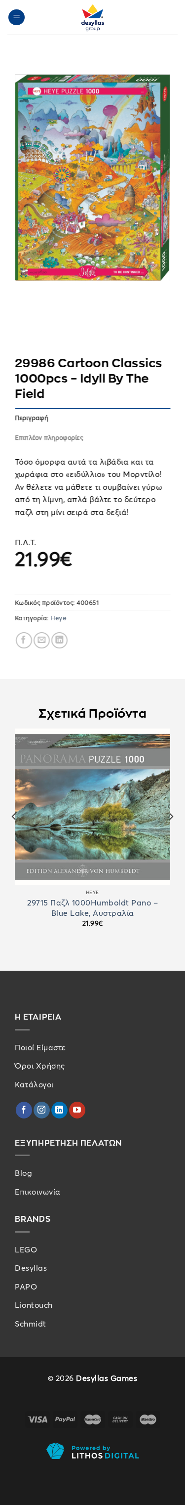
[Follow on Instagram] (42, 1110)
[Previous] (14, 837)
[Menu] (16, 17)
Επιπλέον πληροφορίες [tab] (49, 437)
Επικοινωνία (38, 1192)
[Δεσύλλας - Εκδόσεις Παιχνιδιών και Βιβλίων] (93, 17)
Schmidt (30, 1324)
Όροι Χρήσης (40, 1066)
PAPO (26, 1286)
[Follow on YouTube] (77, 1110)
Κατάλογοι (34, 1084)
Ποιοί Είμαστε (40, 1047)
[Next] (171, 837)
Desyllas (31, 1268)
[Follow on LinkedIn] (59, 1110)
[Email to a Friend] (42, 640)
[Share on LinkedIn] (59, 640)
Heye (59, 618)
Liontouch (34, 1305)
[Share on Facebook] (24, 640)
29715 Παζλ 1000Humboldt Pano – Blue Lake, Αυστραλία (92, 908)
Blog (23, 1173)
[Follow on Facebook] (24, 1110)
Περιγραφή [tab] (31, 417)
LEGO (26, 1249)
